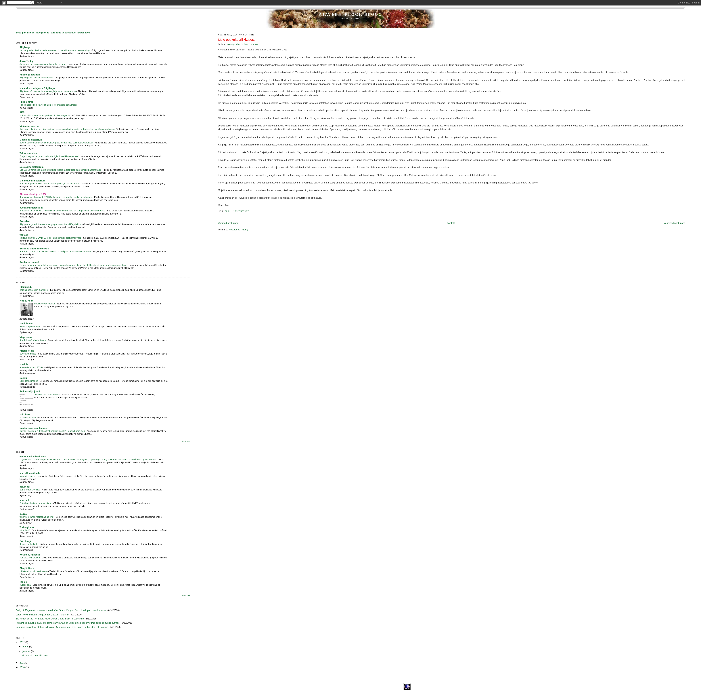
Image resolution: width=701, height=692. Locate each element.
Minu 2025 (25, 530)
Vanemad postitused (674, 223)
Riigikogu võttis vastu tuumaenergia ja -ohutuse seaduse (48, 91)
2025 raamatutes (28, 417)
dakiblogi (25, 486)
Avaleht (451, 223)
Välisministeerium (30, 126)
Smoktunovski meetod (45, 303)
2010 (22, 667)
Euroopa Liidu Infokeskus (34, 248)
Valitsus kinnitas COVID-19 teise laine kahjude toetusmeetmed (51, 238)
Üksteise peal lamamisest (47, 394)
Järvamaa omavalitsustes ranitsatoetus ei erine (43, 64)
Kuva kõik (186, 442)
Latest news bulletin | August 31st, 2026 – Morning (42, 614)
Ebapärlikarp (27, 568)
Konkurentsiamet (29, 262)
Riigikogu (25, 47)
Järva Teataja (27, 61)
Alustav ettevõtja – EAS (33, 194)
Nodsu (23, 378)
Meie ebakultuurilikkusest (236, 39)
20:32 (228, 211)
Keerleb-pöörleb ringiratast (33, 340)
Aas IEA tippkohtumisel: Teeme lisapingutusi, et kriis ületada (49, 183)
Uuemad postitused (228, 223)
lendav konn (26, 300)
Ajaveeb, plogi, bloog (350, 14)
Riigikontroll (27, 102)
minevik (254, 44)
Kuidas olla (25, 585)
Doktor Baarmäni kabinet (33, 428)
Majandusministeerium (32, 180)
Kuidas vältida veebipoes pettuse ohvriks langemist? (46, 115)
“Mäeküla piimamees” (31, 326)
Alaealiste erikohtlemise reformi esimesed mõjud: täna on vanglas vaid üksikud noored (63, 210)
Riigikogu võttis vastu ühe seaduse (37, 77)
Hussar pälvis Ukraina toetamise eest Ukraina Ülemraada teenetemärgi (55, 50)
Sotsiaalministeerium (32, 167)
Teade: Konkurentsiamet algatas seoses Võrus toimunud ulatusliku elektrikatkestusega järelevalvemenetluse (74, 265)
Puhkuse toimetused (30, 557)
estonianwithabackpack (33, 456)
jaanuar (26, 651)
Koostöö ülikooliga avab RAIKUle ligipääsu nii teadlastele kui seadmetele (56, 197)
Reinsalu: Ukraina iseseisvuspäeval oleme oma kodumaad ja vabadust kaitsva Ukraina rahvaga (67, 129)
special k (25, 500)
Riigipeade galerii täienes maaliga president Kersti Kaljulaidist (51, 224)
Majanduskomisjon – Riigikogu (37, 88)
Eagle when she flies (30, 489)
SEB (22, 112)
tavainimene (26, 323)
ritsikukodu (26, 287)
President (25, 221)
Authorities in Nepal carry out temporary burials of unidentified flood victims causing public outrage (68, 622)
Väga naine (26, 337)
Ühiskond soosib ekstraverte (34, 571)
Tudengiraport (27, 527)
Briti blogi (25, 541)
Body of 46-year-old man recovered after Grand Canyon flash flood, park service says (61, 610)
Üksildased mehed (29, 381)
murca (23, 514)
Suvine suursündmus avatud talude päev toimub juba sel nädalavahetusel (56, 142)
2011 (22, 662)
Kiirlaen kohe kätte (29, 544)
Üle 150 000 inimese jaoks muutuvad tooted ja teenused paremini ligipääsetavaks (60, 170)
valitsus (24, 235)
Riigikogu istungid (30, 74)
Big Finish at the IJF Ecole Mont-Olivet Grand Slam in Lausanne (50, 618)
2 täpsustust (241, 211)
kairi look (25, 414)
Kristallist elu (27, 350)
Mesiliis (24, 364)
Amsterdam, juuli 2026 (31, 367)
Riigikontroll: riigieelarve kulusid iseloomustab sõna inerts (48, 105)
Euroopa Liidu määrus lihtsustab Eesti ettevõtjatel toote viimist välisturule (56, 251)
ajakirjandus (233, 44)
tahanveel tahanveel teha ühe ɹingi (37, 517)
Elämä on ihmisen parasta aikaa (36, 503)
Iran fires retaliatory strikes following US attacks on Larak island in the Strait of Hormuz (62, 627)
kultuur (245, 44)
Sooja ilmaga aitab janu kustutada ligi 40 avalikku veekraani (50, 156)
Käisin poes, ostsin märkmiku (34, 290)
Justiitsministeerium (31, 207)
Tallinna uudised (29, 153)
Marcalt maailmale (30, 473)
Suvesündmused (28, 353)
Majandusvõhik (27, 476)
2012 (22, 642)
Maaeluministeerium (31, 139)
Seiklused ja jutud (30, 391)
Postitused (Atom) (238, 229)
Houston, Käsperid (30, 554)
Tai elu (23, 582)
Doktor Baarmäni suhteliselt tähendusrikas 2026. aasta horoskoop (52, 431)
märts (25, 646)
